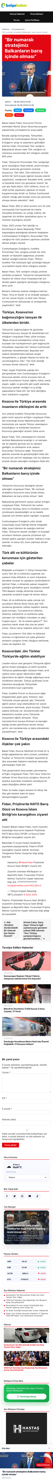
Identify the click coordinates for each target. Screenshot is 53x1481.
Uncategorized (18, 29)
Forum (17, 20)
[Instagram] (22, 1196)
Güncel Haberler (17, 14)
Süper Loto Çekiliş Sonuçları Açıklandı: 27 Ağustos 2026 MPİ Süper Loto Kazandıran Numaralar (27, 1314)
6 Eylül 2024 (30, 894)
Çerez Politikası (32, 20)
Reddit (9, 115)
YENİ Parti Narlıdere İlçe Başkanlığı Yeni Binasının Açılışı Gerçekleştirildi (26, 1301)
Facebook (28, 110)
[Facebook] (7, 1196)
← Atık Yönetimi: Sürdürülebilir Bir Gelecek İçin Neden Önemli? (11, 929)
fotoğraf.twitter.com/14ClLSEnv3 (24, 885)
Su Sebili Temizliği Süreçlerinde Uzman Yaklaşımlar (27, 1310)
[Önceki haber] (39, 1215)
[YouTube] (30, 1196)
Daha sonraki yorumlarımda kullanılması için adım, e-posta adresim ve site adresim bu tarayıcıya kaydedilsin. (24, 1136)
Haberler (5, 29)
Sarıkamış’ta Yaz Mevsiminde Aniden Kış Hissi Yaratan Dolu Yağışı (25, 1296)
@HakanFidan (26, 862)
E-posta (7, 1108)
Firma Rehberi (36, 14)
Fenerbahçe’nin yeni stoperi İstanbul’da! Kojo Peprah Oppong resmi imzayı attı (24, 1306)
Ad (4, 1098)
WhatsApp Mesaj (26, 1396)
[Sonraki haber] (44, 1215)
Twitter (17, 110)
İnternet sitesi (9, 1119)
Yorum (6, 1072)
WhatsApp (40, 110)
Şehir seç (11, 1172)
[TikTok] (37, 1196)
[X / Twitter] (14, 1196)
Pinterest (19, 115)
